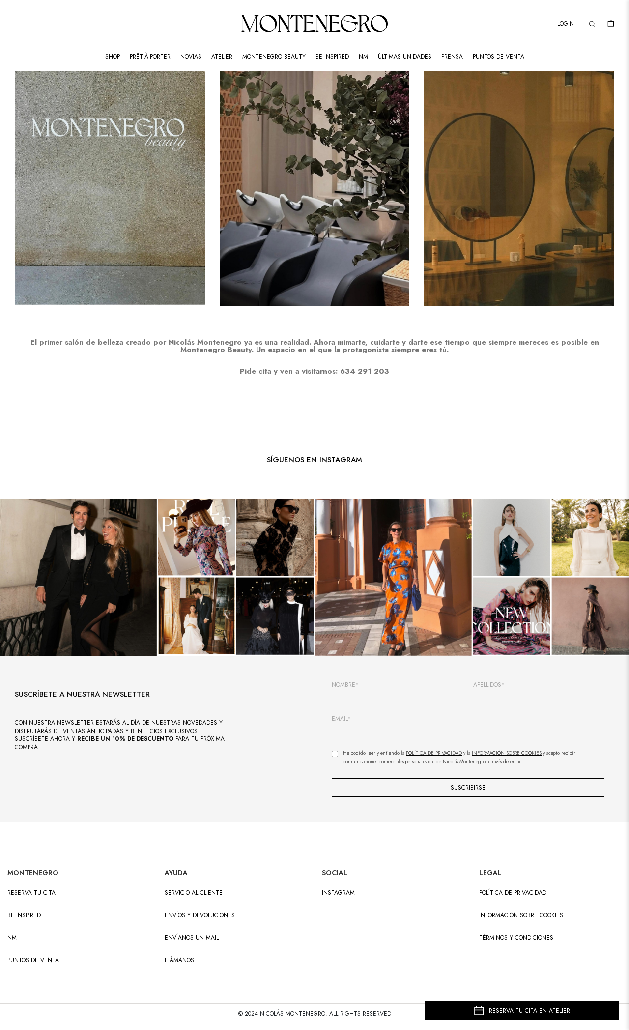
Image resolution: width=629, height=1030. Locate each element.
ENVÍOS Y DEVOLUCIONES (200, 916)
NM (12, 938)
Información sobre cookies (521, 916)
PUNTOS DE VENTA (33, 960)
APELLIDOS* (489, 685)
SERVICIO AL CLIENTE (194, 893)
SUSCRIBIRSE (468, 787)
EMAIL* (341, 719)
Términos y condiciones (516, 938)
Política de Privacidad (434, 753)
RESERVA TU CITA (31, 893)
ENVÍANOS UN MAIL (192, 938)
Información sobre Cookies (507, 753)
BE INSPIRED (24, 916)
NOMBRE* (345, 685)
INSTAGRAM (338, 893)
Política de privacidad (512, 893)
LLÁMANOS (179, 960)
